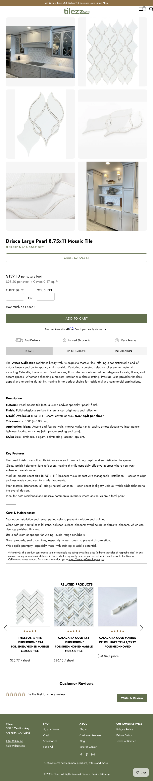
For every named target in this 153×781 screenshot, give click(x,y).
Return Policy (124, 735)
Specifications (76, 351)
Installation (123, 351)
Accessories (50, 741)
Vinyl (46, 735)
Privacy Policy (124, 729)
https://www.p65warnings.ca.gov (86, 559)
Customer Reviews (90, 735)
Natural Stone (51, 729)
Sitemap (105, 774)
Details (29, 351)
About (82, 729)
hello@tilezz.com (16, 746)
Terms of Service (126, 741)
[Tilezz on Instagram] (93, 754)
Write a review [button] (132, 698)
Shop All (48, 747)
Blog (82, 741)
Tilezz (57, 774)
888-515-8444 (14, 741)
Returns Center (88, 747)
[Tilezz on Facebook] (81, 754)
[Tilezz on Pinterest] (87, 754)
